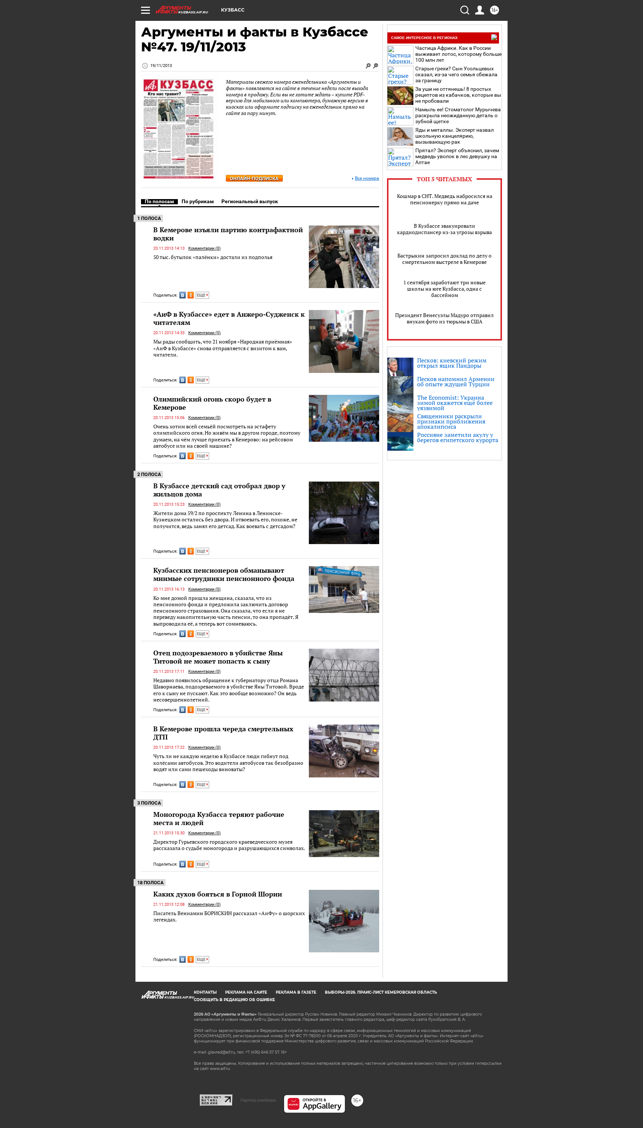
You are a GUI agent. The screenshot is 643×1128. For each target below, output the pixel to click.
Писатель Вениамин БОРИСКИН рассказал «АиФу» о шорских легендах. (229, 916)
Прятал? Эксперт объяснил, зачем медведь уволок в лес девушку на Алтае (457, 156)
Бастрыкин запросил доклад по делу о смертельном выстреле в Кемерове (444, 258)
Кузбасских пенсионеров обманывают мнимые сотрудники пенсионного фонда (223, 574)
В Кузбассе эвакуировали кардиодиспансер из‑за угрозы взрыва (444, 229)
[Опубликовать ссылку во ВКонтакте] (182, 295)
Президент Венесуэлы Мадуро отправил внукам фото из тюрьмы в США (444, 318)
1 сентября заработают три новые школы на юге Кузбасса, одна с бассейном (444, 288)
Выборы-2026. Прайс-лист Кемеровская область (381, 992)
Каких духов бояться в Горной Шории (217, 893)
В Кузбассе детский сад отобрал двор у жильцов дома (219, 489)
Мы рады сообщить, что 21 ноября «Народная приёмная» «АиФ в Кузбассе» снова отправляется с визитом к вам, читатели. (222, 348)
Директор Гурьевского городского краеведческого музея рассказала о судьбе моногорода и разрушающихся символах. (229, 844)
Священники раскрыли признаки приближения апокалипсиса (451, 421)
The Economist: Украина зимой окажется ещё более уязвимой (455, 402)
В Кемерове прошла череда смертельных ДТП (223, 732)
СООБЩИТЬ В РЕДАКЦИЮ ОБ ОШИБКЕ (234, 999)
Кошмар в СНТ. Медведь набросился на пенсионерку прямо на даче (444, 199)
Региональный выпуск (249, 201)
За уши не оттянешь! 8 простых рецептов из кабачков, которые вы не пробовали (458, 95)
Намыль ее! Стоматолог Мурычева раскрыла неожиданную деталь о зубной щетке (458, 115)
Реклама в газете (296, 992)
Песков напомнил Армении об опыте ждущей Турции (456, 381)
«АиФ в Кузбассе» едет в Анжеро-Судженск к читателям (229, 318)
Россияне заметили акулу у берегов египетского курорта (457, 437)
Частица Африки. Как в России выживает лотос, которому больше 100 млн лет (458, 54)
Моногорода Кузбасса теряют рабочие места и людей (218, 818)
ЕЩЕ (202, 295)
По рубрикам (198, 201)
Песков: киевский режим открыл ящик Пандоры (452, 363)
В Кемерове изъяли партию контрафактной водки (228, 233)
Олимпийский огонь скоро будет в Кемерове (212, 403)
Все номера (367, 178)
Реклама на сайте (246, 992)
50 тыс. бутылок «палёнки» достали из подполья (212, 257)
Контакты (205, 992)
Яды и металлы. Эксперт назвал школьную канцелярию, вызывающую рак (454, 136)
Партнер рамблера (258, 1100)
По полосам (159, 201)
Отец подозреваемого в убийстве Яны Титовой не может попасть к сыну (218, 656)
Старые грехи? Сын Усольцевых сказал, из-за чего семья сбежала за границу (456, 74)
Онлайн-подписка (254, 178)
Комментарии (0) (204, 248)
